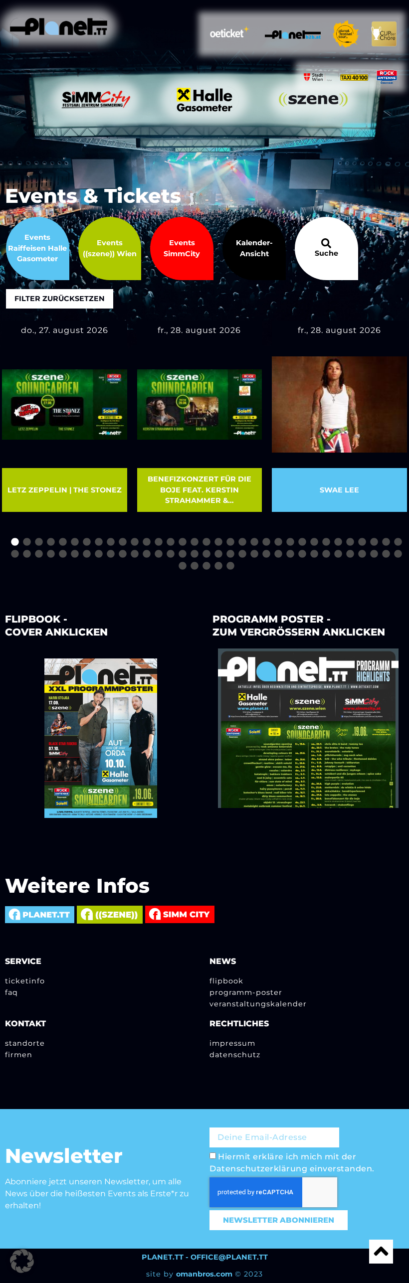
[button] (22, 1261)
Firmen (18, 1054)
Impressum (232, 1043)
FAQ (11, 992)
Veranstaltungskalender (258, 1003)
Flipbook (226, 980)
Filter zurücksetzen (59, 298)
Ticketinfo (25, 980)
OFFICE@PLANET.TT (229, 1257)
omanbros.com (204, 1274)
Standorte (25, 1043)
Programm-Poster (245, 992)
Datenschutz (234, 1054)
